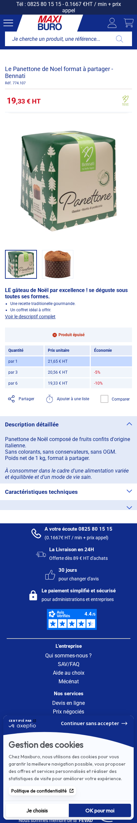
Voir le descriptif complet (30, 316)
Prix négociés (68, 712)
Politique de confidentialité (39, 791)
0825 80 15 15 (44, 4)
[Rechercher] (119, 38)
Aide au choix (68, 673)
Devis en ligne (68, 703)
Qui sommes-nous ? (68, 655)
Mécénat (69, 681)
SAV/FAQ (68, 664)
